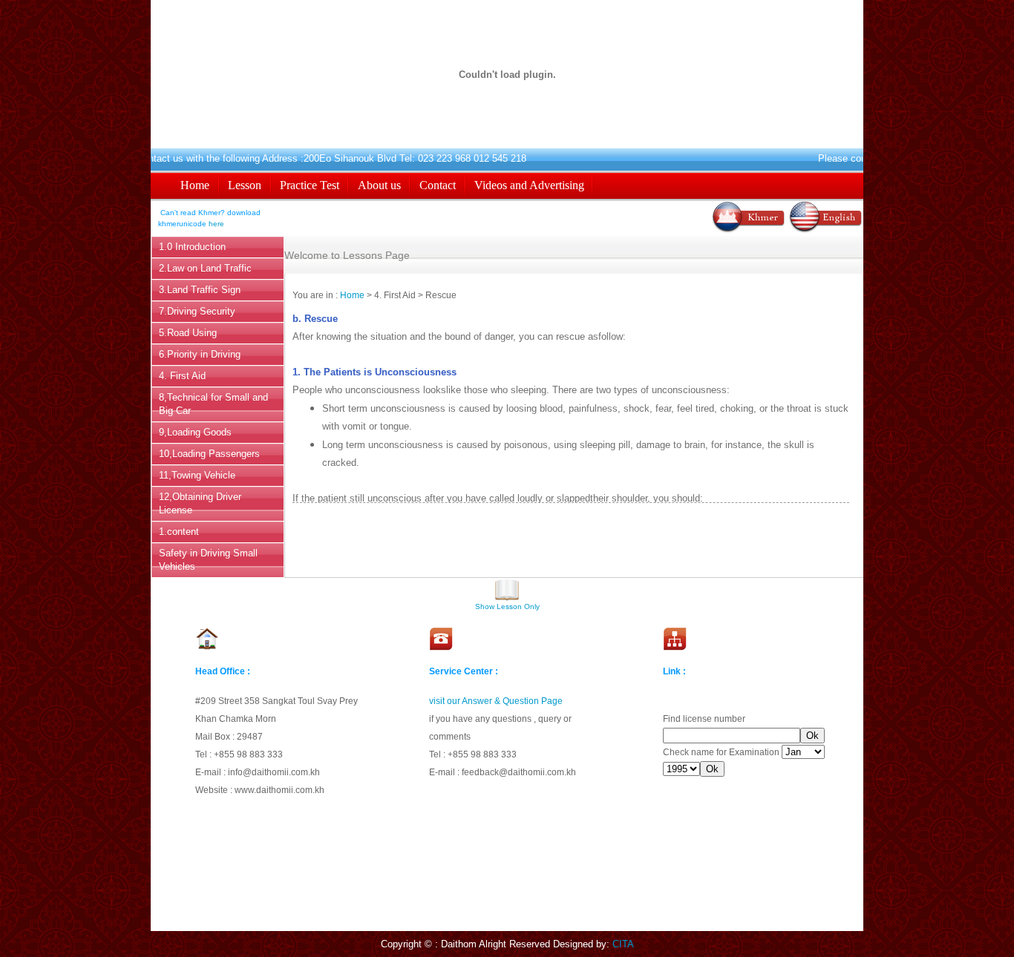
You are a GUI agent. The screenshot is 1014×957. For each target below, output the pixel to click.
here (216, 224)
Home (352, 295)
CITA (623, 944)
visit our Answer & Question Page (496, 701)
